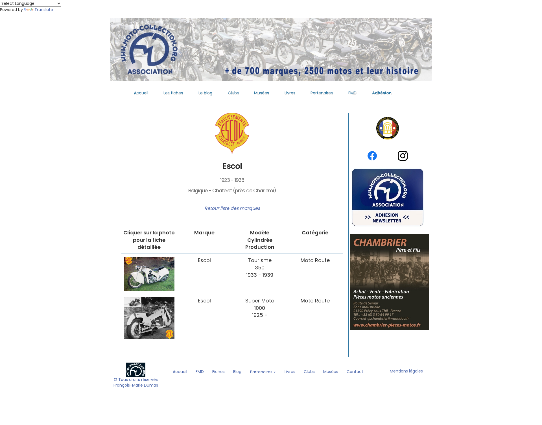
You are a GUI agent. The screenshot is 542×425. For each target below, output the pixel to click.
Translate (43, 9)
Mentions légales (406, 371)
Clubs (233, 93)
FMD (352, 93)
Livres (290, 93)
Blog (237, 371)
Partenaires (322, 93)
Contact (355, 371)
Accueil (141, 93)
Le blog (205, 93)
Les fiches (173, 93)
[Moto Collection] (135, 369)
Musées (261, 93)
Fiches (218, 371)
